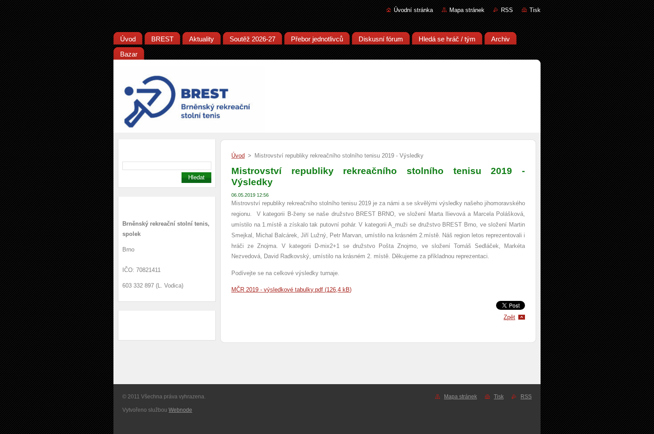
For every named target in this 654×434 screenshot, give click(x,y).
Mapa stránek (466, 10)
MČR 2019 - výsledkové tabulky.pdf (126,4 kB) (291, 289)
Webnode (180, 410)
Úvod (238, 155)
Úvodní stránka (413, 10)
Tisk (535, 10)
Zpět (509, 317)
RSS (507, 10)
